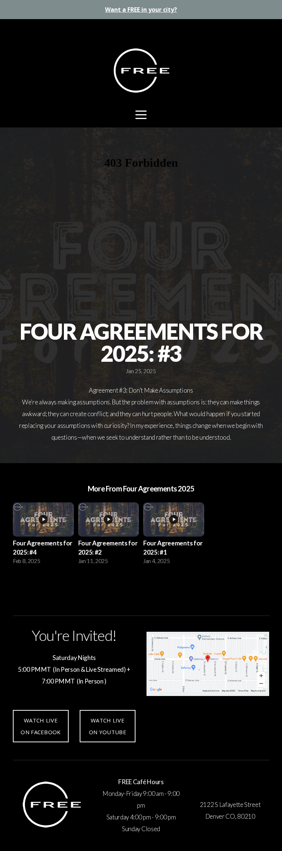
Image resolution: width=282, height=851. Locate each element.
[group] (43, 535)
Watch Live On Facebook (41, 726)
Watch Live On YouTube (107, 726)
